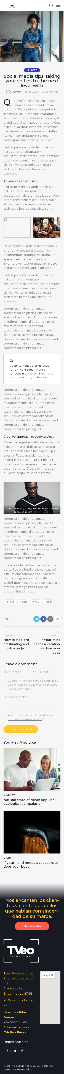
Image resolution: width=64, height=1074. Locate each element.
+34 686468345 (15, 1022)
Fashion (10, 601)
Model (23, 601)
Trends (48, 601)
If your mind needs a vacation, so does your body (31, 865)
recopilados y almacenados (25, 719)
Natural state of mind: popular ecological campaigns (29, 802)
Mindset (32, 70)
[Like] (7, 619)
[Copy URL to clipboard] (57, 619)
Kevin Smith (44, 512)
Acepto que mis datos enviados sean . (31, 717)
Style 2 (36, 601)
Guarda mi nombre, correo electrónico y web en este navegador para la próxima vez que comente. (33, 684)
